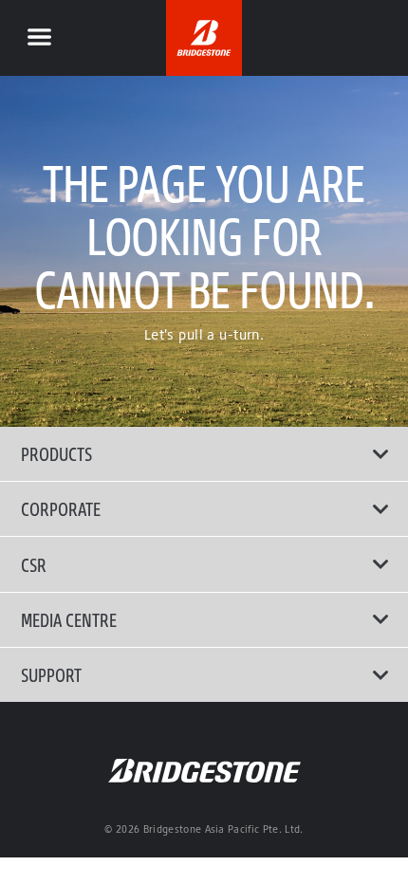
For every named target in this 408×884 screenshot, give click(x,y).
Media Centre (69, 619)
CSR (33, 564)
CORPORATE (61, 508)
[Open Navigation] (39, 38)
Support (51, 674)
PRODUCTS (56, 453)
